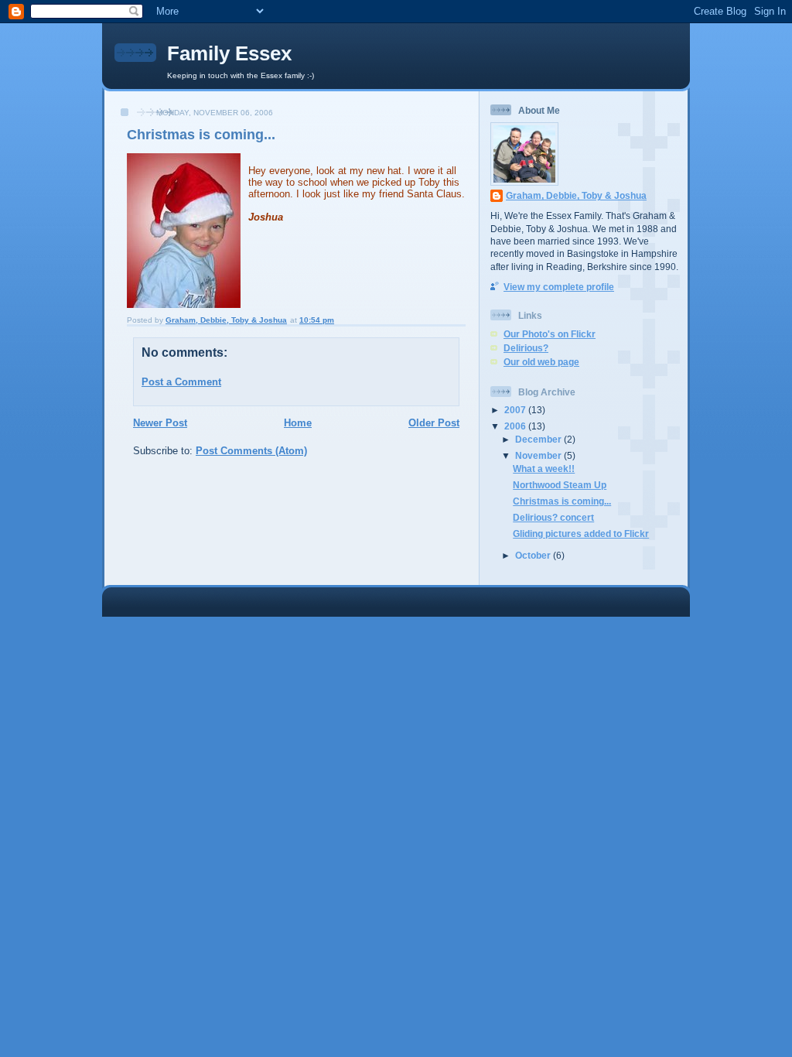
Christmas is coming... (562, 501)
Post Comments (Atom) (251, 451)
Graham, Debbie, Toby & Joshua (576, 195)
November (539, 455)
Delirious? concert (553, 517)
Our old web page (541, 362)
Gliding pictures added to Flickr (581, 533)
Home (298, 423)
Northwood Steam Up (559, 485)
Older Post (433, 423)
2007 (516, 410)
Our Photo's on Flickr (550, 334)
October (534, 555)
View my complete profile (559, 287)
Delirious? (526, 348)
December (539, 439)
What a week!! (544, 469)
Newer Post (160, 423)
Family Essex (229, 53)
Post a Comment (181, 382)
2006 (516, 426)
